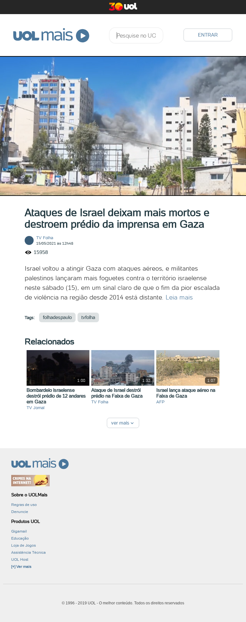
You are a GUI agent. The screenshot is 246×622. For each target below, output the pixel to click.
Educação (20, 538)
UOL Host (19, 559)
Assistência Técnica (28, 552)
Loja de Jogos (23, 545)
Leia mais (179, 297)
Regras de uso (24, 504)
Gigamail (19, 531)
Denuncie (19, 511)
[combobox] (136, 35)
